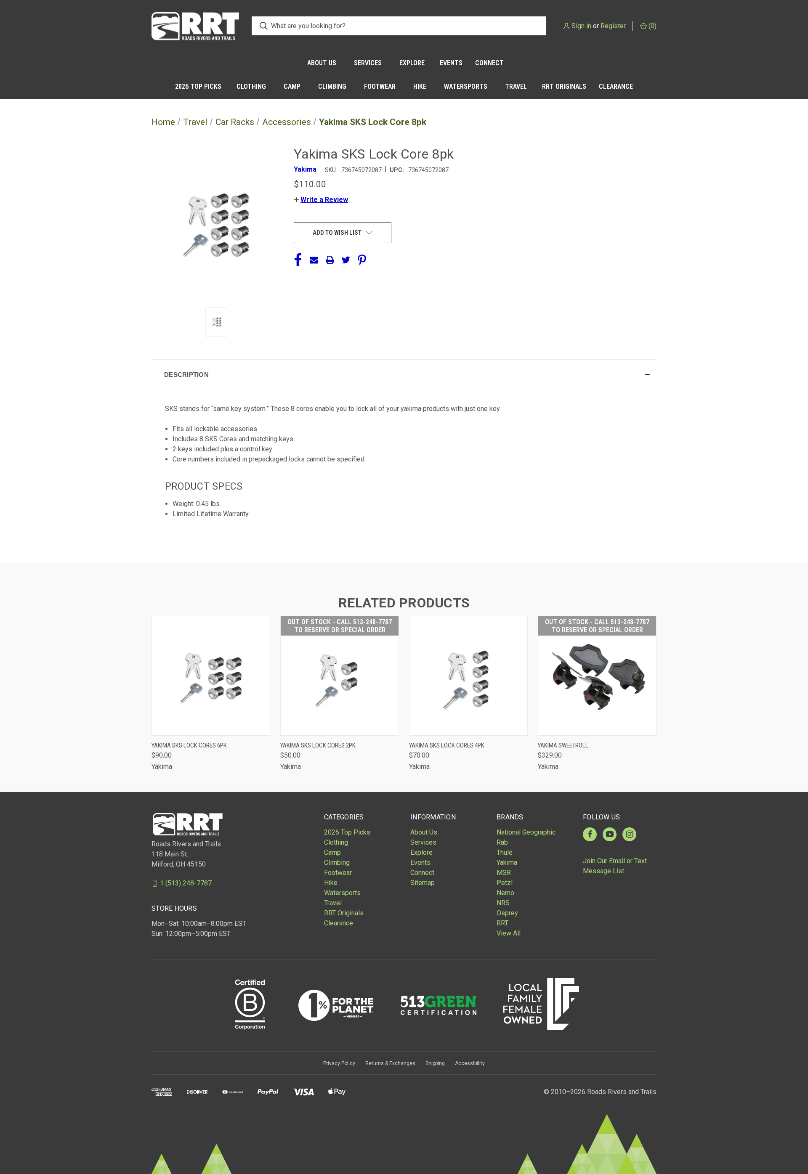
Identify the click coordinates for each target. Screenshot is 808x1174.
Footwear (380, 86)
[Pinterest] (362, 260)
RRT (502, 923)
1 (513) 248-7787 (186, 883)
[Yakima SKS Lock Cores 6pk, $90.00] (210, 675)
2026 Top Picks (198, 86)
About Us (321, 63)
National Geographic (526, 832)
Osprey (507, 913)
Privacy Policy (339, 1063)
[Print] (330, 260)
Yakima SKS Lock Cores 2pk (318, 745)
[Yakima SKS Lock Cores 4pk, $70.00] (468, 675)
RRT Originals (564, 86)
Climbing (332, 86)
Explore (412, 63)
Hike (419, 86)
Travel (516, 86)
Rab (502, 842)
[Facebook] (298, 260)
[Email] (314, 260)
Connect (489, 63)
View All (509, 933)
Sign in (581, 26)
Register (613, 26)
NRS (503, 903)
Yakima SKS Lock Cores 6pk (189, 745)
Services (368, 63)
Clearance (616, 86)
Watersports (465, 86)
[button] (321, 200)
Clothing (251, 86)
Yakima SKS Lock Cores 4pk (446, 745)
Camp (292, 86)
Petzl (505, 883)
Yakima (507, 863)
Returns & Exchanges (390, 1063)
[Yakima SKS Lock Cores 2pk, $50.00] (339, 675)
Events (451, 63)
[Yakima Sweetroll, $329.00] (597, 675)
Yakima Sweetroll (563, 745)
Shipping (435, 1063)
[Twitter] (346, 260)
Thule (505, 852)
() (651, 26)
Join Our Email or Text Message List (615, 866)
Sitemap (422, 883)
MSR (504, 873)
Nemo (505, 893)
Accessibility (470, 1063)
